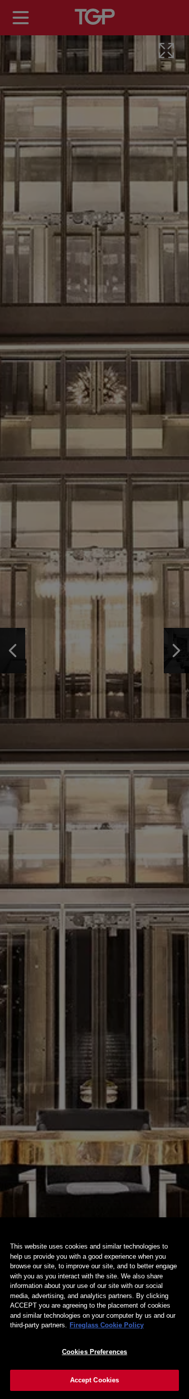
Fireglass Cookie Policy (107, 1325)
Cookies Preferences (94, 1352)
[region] (94, 1308)
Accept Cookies (94, 1380)
